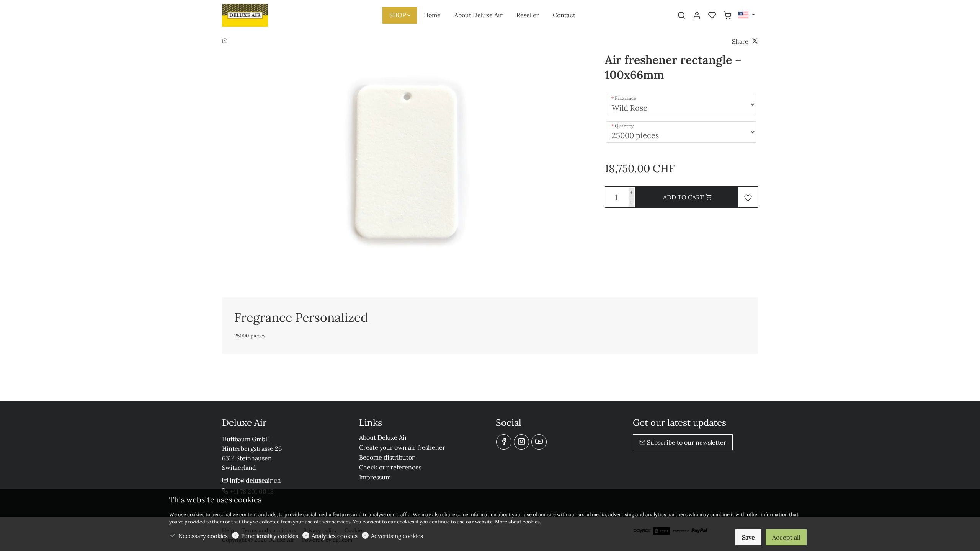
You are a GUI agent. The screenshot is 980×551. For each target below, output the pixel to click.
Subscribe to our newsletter (685, 442)
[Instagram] (521, 442)
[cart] (727, 15)
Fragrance (625, 98)
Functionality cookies (269, 536)
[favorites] (712, 15)
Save (748, 537)
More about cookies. (518, 521)
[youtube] (539, 442)
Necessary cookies (203, 536)
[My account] (696, 15)
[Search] (681, 15)
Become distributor (387, 457)
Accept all (786, 537)
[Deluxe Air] (254, 14)
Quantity (624, 126)
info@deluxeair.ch (254, 480)
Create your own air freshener (402, 447)
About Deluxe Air (383, 437)
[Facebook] (503, 442)
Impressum (375, 477)
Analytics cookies (335, 536)
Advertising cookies (397, 536)
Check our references (390, 467)
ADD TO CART (684, 197)
